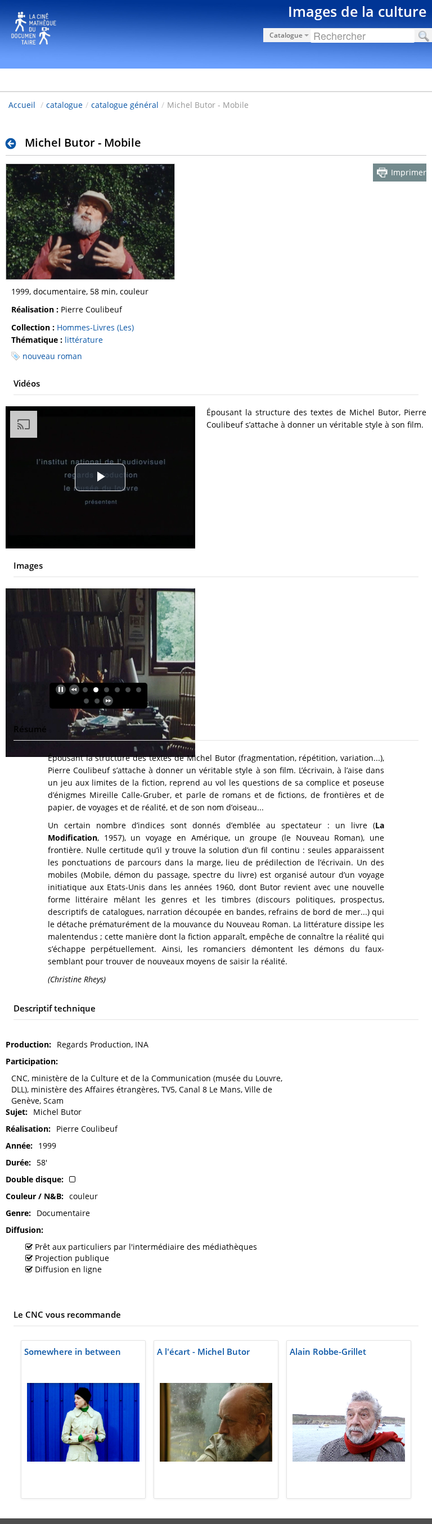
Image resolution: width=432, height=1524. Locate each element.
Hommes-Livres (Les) (95, 327)
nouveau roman (52, 356)
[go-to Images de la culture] (216, 32)
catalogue (64, 104)
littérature (84, 339)
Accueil (21, 104)
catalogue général (125, 104)
